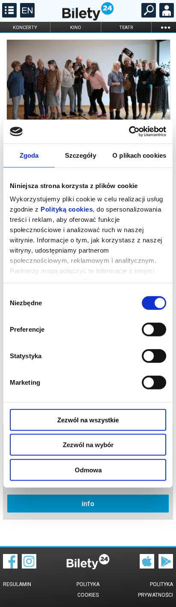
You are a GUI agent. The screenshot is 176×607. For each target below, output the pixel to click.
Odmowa (88, 469)
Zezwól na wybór (88, 444)
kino (75, 27)
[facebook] (10, 566)
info (88, 504)
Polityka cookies (88, 589)
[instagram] (29, 566)
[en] (26, 15)
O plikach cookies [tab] (139, 155)
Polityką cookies (67, 209)
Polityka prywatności (155, 589)
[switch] (154, 329)
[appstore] (147, 566)
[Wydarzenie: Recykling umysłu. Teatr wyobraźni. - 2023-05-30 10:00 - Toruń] (88, 86)
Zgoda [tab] (29, 155)
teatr (126, 27)
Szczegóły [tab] (80, 155)
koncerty (25, 27)
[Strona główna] (88, 18)
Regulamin (17, 584)
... (165, 27)
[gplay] (165, 566)
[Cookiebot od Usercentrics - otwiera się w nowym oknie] (128, 131)
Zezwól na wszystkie (88, 419)
